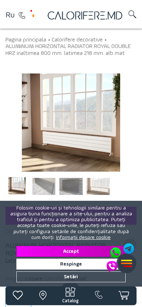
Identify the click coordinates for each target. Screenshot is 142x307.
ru (10, 15)
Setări (71, 276)
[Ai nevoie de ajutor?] (121, 258)
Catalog (70, 301)
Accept (71, 251)
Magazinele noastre (21, 15)
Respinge (71, 264)
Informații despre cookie (83, 237)
